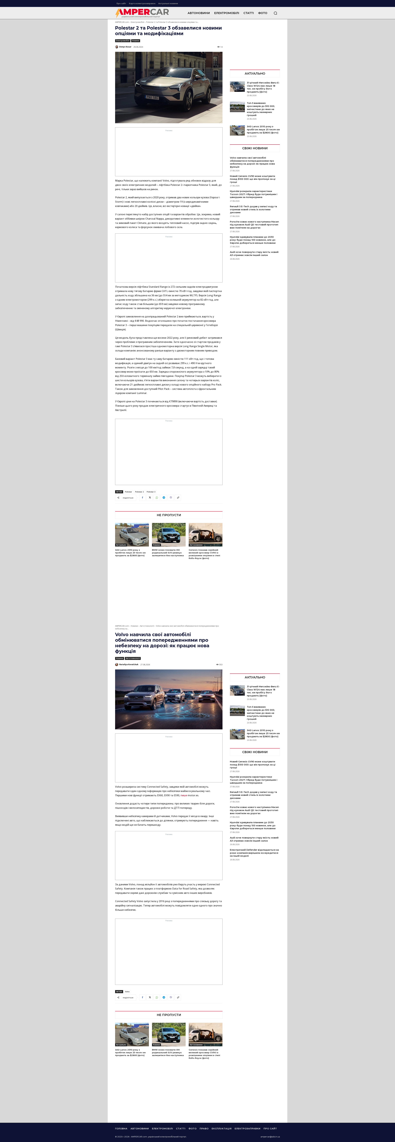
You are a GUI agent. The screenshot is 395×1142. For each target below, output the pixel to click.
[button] (275, 13)
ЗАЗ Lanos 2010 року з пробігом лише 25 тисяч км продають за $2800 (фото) (130, 553)
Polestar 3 (151, 492)
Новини (135, 40)
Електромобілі (137, 22)
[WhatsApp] (157, 498)
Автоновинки (196, 545)
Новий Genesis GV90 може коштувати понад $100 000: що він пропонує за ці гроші (252, 179)
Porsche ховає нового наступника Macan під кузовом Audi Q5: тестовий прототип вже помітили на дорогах (254, 224)
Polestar (128, 492)
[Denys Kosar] (117, 46)
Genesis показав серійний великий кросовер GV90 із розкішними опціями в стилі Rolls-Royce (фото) (204, 554)
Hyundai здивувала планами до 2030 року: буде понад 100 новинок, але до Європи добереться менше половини (253, 240)
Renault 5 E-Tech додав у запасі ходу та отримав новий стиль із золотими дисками (253, 209)
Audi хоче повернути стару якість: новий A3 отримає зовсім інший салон (254, 254)
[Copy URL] (178, 498)
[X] (149, 498)
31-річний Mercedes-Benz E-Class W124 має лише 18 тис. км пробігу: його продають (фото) (263, 87)
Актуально (121, 545)
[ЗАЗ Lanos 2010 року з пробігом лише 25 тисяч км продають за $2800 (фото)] (132, 535)
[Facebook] (142, 498)
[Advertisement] (169, 153)
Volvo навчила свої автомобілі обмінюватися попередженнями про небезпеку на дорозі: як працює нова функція (252, 162)
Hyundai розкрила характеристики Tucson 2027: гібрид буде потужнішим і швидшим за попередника (253, 194)
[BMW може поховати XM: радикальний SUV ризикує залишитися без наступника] (169, 535)
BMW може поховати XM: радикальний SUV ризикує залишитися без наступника (168, 553)
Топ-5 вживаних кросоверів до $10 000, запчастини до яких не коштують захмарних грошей (261, 109)
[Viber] (171, 498)
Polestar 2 (139, 492)
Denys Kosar (125, 46)
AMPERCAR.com (122, 22)
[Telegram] (164, 498)
